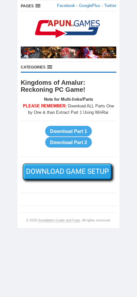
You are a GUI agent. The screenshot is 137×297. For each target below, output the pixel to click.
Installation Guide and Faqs (59, 220)
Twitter (110, 5)
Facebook (66, 5)
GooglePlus (89, 5)
